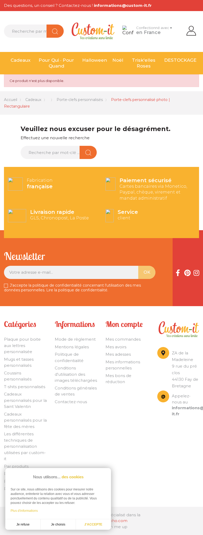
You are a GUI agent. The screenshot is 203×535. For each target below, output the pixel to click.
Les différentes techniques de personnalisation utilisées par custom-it (25, 446)
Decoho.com (114, 520)
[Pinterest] (187, 272)
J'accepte (93, 524)
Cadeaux (20, 60)
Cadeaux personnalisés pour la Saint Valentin (25, 400)
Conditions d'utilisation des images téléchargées (76, 374)
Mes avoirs (115, 346)
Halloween (94, 60)
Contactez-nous (71, 401)
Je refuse (23, 524)
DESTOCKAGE (180, 60)
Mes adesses (118, 354)
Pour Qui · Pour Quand (56, 63)
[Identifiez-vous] (191, 30)
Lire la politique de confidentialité (76, 290)
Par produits (16, 466)
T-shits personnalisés (24, 386)
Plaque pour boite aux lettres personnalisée (22, 345)
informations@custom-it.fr (123, 5)
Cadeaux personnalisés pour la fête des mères (25, 420)
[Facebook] (178, 272)
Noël (117, 60)
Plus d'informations (24, 511)
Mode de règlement (75, 339)
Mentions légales (72, 346)
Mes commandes (123, 339)
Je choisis (58, 524)
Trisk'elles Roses (143, 63)
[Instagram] (196, 272)
